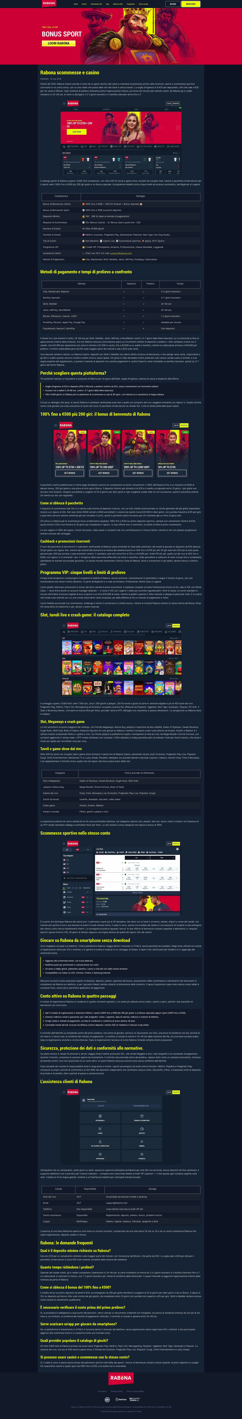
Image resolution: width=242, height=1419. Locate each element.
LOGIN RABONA (58, 43)
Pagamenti (131, 4)
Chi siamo (102, 1391)
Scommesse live (96, 4)
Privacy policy (117, 1391)
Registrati (191, 4)
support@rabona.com (121, 253)
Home (76, 4)
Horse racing (143, 4)
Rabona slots (118, 4)
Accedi (173, 4)
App (107, 4)
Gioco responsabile (135, 1391)
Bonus (84, 4)
